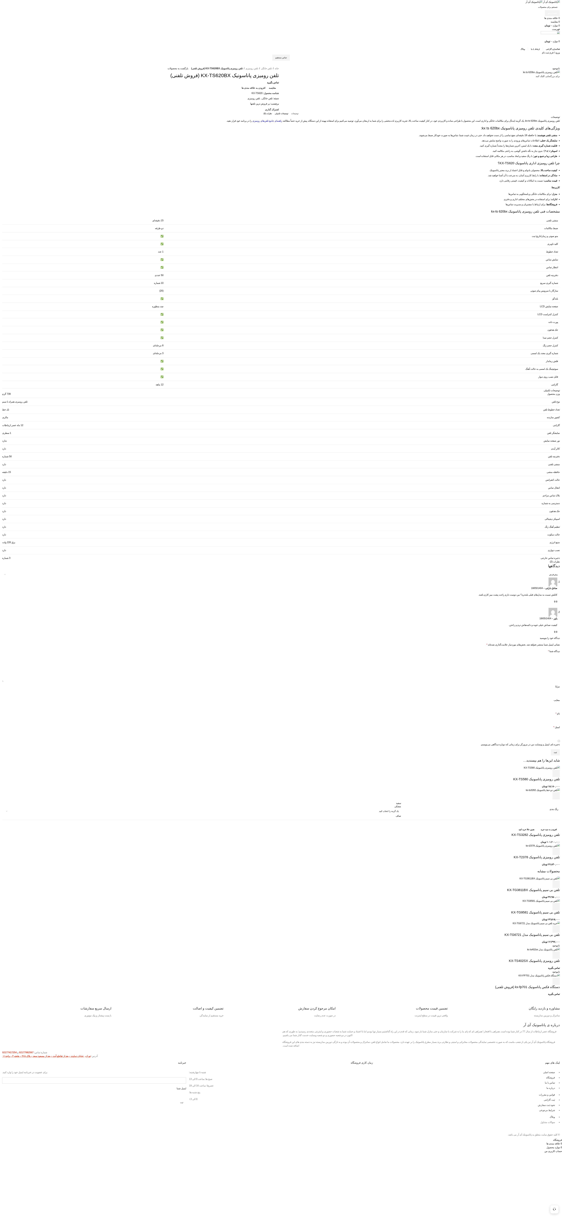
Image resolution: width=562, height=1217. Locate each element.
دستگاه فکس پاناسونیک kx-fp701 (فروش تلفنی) (527, 987)
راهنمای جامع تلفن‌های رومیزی (267, 121)
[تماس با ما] (554, 1209)
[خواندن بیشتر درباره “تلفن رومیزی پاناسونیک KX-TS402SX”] (556, 955)
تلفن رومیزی (252, 68)
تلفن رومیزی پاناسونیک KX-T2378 (537, 857)
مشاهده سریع (548, 773)
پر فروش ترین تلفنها (260, 103)
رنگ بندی (554, 809)
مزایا (557, 686)
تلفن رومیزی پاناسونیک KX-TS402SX (534, 961)
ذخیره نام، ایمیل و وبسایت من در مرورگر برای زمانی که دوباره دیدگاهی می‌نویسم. (520, 744)
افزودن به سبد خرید (549, 829)
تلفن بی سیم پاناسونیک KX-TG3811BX (533, 890)
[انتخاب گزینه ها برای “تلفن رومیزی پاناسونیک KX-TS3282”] (556, 795)
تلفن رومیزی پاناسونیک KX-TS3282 (536, 835)
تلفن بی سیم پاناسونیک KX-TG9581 (535, 912)
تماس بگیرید (273, 82)
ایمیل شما (181, 1088)
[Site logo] (551, 2)
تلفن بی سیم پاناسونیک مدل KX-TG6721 (532, 935)
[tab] (295, 113)
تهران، (87, 1056)
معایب (557, 700)
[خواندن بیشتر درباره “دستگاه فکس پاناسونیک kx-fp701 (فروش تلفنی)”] (556, 981)
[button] (556, 773)
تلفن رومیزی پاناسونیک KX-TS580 (536, 779)
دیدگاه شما (554, 651)
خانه (277, 68)
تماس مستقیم (281, 57)
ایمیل (556, 727)
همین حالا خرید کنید (526, 829)
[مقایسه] (540, 773)
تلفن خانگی (266, 68)
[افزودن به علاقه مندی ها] (532, 773)
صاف (398, 816)
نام (558, 713)
